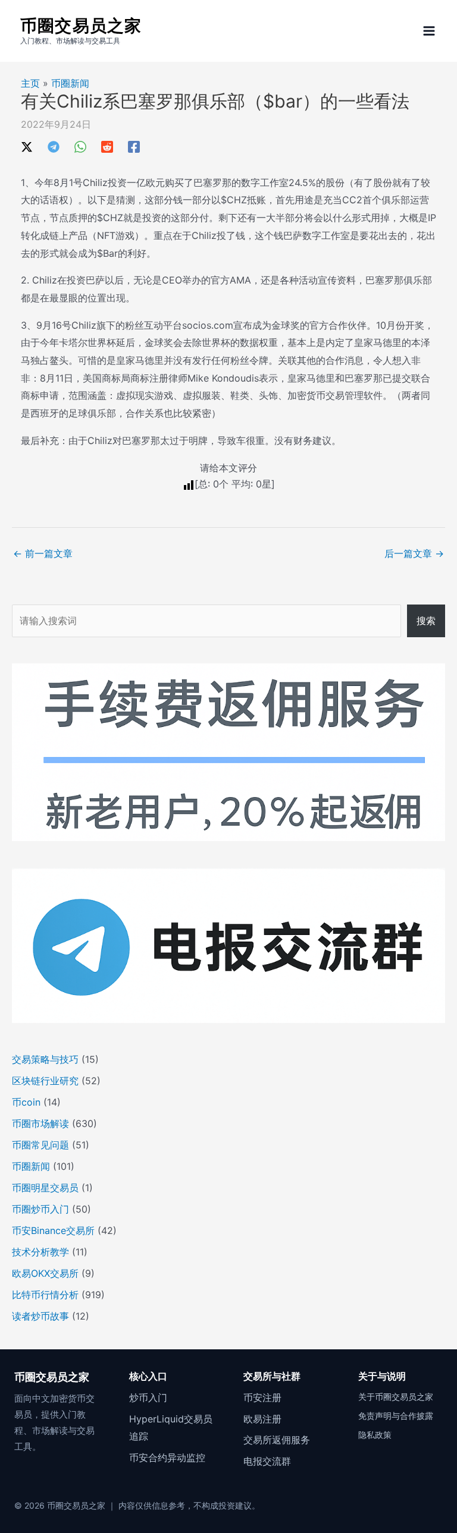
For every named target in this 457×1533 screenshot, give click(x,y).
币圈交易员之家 (81, 25)
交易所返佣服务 (276, 1440)
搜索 (426, 621)
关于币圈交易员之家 (395, 1397)
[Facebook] (134, 146)
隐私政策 (375, 1435)
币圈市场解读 (40, 1123)
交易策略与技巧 (45, 1059)
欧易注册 (262, 1419)
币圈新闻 (70, 83)
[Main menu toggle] (429, 31)
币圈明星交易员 (45, 1188)
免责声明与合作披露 (395, 1416)
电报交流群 (267, 1461)
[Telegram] (54, 146)
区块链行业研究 (45, 1081)
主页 (30, 83)
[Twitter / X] (27, 146)
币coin (26, 1102)
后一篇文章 (414, 553)
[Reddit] (107, 146)
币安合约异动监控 (167, 1457)
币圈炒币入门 (40, 1209)
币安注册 (262, 1397)
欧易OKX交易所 (45, 1273)
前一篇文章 (43, 553)
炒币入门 (148, 1397)
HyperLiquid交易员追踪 (170, 1428)
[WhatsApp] (80, 146)
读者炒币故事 (40, 1316)
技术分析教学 (40, 1252)
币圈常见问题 (40, 1145)
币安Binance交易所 (53, 1230)
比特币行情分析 (45, 1295)
